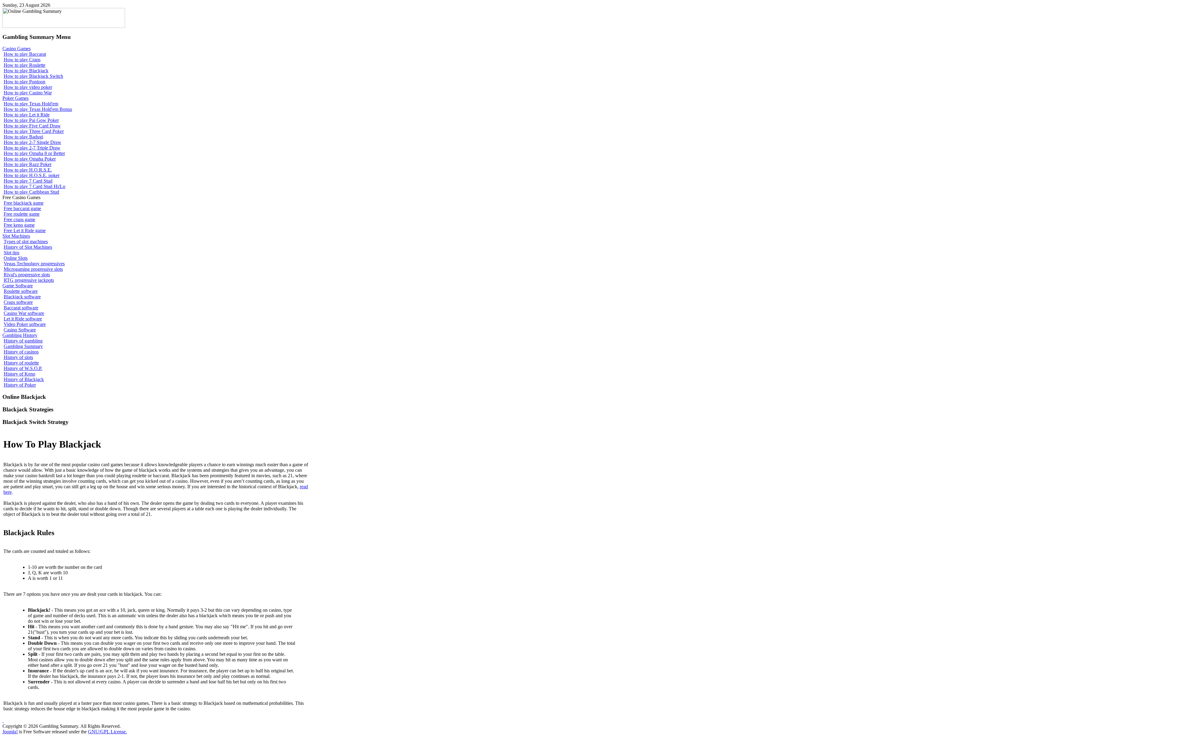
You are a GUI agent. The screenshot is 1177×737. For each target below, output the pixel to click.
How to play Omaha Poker (30, 158)
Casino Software (20, 329)
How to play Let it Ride (27, 114)
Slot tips (11, 252)
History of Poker (20, 384)
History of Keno (19, 373)
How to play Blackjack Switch (33, 76)
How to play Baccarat (25, 54)
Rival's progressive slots (27, 274)
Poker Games (15, 98)
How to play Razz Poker (27, 164)
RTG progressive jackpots (29, 280)
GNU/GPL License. (107, 731)
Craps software (18, 302)
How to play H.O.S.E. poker (31, 175)
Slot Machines (16, 236)
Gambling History (19, 335)
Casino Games (16, 48)
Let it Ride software (23, 318)
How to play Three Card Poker (34, 131)
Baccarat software (21, 307)
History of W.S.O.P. (23, 368)
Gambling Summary (23, 346)
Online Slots (16, 258)
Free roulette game (22, 214)
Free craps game (19, 219)
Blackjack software (22, 296)
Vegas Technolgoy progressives (34, 263)
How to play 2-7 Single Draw (32, 142)
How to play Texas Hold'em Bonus (38, 109)
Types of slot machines (26, 241)
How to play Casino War (28, 92)
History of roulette (21, 362)
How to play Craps (22, 59)
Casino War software (24, 313)
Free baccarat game (22, 208)
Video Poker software (25, 324)
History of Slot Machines (28, 247)
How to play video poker (28, 87)
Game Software (17, 285)
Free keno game (19, 225)
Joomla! (10, 731)
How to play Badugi (23, 136)
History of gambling (23, 340)
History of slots (18, 357)
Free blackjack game (24, 203)
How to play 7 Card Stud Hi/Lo (34, 186)
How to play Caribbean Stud (31, 192)
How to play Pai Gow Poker (31, 120)
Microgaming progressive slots (33, 269)
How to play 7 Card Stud (28, 180)
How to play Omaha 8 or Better (34, 153)
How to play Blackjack (26, 70)
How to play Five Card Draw (32, 125)
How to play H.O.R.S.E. (28, 169)
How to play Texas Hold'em (31, 103)
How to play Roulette (24, 65)
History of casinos (21, 351)
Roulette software (21, 291)
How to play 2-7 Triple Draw (32, 147)
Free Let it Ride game (25, 230)
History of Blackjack (24, 379)
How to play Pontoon (24, 81)
